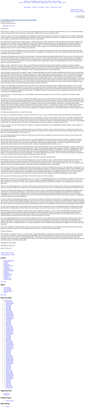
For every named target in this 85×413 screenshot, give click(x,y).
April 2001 (8, 384)
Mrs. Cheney (48, 1)
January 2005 (9, 328)
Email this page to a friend (77, 11)
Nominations (7, 393)
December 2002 (9, 359)
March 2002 (9, 370)
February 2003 (9, 356)
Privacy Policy (54, 7)
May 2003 (8, 353)
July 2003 (8, 350)
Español (34, 7)
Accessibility (41, 7)
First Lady (41, 1)
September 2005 (10, 318)
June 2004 (8, 336)
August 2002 (9, 364)
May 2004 (8, 338)
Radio (5, 292)
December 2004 (9, 329)
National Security (8, 274)
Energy (5, 263)
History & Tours (23, 2)
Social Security (7, 279)
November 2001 (9, 375)
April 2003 (8, 354)
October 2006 (9, 302)
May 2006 (8, 308)
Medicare (6, 272)
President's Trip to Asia (9, 26)
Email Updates (27, 7)
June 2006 (8, 307)
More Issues (4, 281)
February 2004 (9, 341)
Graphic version (62, 2)
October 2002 (9, 361)
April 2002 (8, 369)
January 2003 (9, 358)
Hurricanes (6, 267)
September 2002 (10, 363)
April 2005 (8, 324)
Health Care (7, 264)
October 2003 (9, 346)
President (26, 1)
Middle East (7, 273)
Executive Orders (8, 291)
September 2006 (10, 303)
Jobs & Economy (8, 269)
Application (6, 395)
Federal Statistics (10, 400)
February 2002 (9, 371)
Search (47, 7)
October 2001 (9, 376)
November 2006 (8, 300)
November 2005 (9, 315)
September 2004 (10, 333)
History (7, 406)
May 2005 (8, 323)
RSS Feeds (3, 295)
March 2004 (9, 340)
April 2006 (8, 309)
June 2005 (8, 322)
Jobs (51, 2)
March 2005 (9, 325)
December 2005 (9, 314)
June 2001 (8, 381)
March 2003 (9, 355)
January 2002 (9, 373)
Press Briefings (7, 289)
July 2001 (8, 380)
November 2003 (9, 345)
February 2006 (9, 312)
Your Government (36, 2)
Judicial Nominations (9, 270)
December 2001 (9, 374)
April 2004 (8, 339)
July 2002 (8, 365)
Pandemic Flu (7, 275)
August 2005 (9, 319)
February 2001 (9, 386)
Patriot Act (6, 277)
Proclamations (7, 290)
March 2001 (9, 385)
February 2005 (9, 326)
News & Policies (57, 1)
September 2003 (10, 348)
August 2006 (9, 304)
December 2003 (9, 344)
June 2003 (8, 351)
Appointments (45, 2)
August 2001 (9, 379)
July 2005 (8, 320)
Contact (55, 2)
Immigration (7, 268)
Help (60, 7)
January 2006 (9, 313)
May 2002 (8, 368)
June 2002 (8, 366)
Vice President (33, 1)
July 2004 (8, 335)
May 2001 (8, 382)
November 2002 (9, 360)
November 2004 (9, 330)
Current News (7, 287)
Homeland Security (8, 265)
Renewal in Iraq (7, 278)
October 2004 (9, 331)
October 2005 (9, 317)
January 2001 (9, 387)
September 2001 (10, 378)
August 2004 (9, 334)
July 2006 (8, 305)
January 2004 (9, 343)
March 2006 (9, 310)
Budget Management (9, 260)
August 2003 (9, 349)
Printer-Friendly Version (76, 9)
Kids (29, 2)
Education (6, 262)
